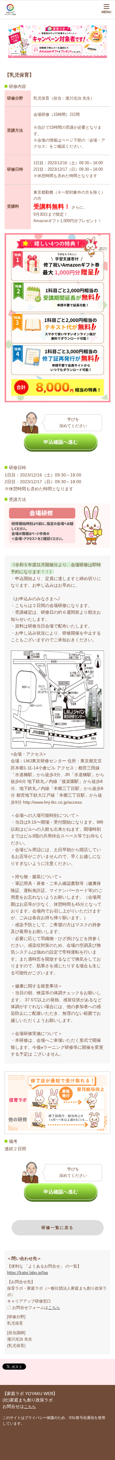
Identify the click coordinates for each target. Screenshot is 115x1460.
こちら (54, 1307)
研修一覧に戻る (57, 1227)
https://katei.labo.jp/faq (27, 1272)
